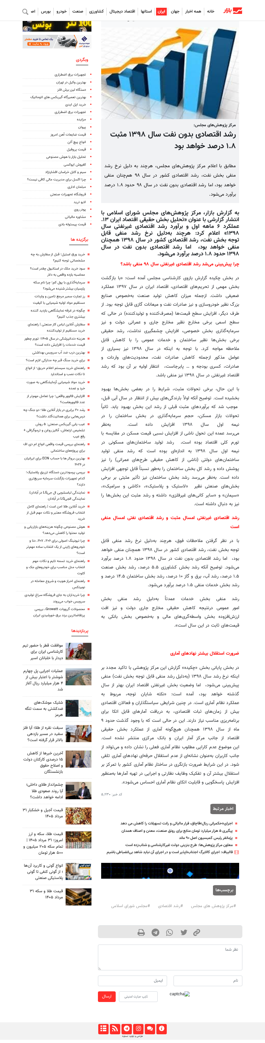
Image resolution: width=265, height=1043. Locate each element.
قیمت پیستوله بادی (72, 224)
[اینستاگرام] (138, 1029)
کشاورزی (96, 11)
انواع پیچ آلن (77, 142)
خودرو (62, 11)
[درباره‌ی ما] (161, 1029)
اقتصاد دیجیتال (122, 11)
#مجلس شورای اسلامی (130, 906)
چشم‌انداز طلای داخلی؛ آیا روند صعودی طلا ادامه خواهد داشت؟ (44, 791)
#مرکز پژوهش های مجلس (213, 906)
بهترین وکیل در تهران (71, 82)
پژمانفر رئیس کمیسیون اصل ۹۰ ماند (206, 838)
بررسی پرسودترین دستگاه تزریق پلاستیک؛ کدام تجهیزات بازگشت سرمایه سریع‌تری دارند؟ (55, 478)
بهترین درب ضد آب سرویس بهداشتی (58, 352)
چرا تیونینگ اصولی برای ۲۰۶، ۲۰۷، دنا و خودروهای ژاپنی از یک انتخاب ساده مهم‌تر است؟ (55, 547)
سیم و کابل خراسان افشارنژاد (65, 172)
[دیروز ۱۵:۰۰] (78, 733)
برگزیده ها (79, 239)
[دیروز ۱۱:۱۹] (78, 896)
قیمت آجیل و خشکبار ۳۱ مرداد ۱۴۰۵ (43, 813)
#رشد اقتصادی (170, 906)
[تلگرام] (126, 1029)
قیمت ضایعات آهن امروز (68, 135)
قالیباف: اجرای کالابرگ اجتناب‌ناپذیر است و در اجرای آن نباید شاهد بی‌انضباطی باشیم (169, 852)
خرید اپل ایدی (75, 104)
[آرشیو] (103, 1029)
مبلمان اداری (77, 187)
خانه (210, 11)
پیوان (82, 127)
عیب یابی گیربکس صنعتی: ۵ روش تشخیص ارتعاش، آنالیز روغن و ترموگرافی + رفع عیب (54, 430)
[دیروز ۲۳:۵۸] (78, 708)
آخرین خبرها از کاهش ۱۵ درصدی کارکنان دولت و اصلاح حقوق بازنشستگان (43, 762)
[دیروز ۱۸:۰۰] (78, 790)
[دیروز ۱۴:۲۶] (78, 651)
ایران (161, 11)
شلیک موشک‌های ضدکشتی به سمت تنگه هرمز (44, 709)
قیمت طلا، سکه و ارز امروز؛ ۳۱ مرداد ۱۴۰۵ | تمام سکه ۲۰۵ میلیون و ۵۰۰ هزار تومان (43, 843)
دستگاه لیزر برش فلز (71, 90)
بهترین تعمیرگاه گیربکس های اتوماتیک (58, 97)
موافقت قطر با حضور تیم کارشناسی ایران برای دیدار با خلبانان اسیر (43, 651)
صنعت (77, 11)
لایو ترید (80, 202)
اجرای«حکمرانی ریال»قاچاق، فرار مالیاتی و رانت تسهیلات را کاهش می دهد (177, 823)
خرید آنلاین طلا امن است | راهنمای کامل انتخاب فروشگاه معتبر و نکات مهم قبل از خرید (55, 513)
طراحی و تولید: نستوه (132, 1036)
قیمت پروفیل (76, 149)
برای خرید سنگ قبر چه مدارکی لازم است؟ (55, 360)
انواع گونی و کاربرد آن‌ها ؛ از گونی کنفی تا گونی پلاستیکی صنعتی (43, 872)
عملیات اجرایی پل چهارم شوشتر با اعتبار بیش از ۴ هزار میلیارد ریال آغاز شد (43, 680)
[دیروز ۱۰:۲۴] (78, 871)
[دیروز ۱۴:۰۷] (78, 839)
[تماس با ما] (150, 1029)
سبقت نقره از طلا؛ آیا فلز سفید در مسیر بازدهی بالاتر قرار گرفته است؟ (43, 734)
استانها (146, 11)
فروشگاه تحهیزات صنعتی (68, 194)
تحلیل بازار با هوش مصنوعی (66, 157)
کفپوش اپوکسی (75, 165)
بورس (46, 11)
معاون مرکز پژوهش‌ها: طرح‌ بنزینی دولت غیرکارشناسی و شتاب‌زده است (179, 845)
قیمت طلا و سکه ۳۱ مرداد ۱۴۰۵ (46, 894)
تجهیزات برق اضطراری (70, 74)
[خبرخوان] (115, 1029)
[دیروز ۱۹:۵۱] (78, 759)
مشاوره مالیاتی (75, 217)
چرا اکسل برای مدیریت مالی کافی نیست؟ (56, 179)
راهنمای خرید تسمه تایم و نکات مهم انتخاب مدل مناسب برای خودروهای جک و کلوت (55, 567)
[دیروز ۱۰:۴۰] (78, 676)
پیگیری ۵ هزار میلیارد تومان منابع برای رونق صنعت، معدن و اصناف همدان (177, 831)
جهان (175, 11)
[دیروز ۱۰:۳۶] (78, 815)
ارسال (106, 996)
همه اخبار (193, 11)
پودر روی (80, 209)
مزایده (81, 119)
